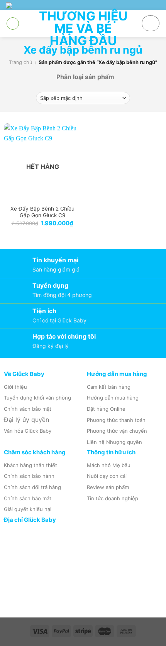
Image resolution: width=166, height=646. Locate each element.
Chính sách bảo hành (29, 476)
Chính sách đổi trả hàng (32, 487)
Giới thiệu (15, 387)
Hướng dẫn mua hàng (113, 398)
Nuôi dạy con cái (107, 476)
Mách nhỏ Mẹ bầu (108, 465)
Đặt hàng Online (106, 409)
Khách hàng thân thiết (30, 465)
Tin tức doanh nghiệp (112, 498)
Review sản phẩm (108, 487)
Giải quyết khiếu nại (27, 509)
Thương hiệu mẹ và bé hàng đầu (83, 28)
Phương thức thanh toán (116, 420)
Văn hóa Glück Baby (27, 431)
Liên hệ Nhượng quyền (114, 442)
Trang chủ (20, 62)
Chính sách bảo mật (27, 409)
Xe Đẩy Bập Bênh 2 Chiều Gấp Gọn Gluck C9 (42, 212)
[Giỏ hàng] (150, 23)
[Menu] (13, 23)
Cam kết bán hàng (108, 387)
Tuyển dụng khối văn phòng (37, 398)
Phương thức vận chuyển (117, 431)
